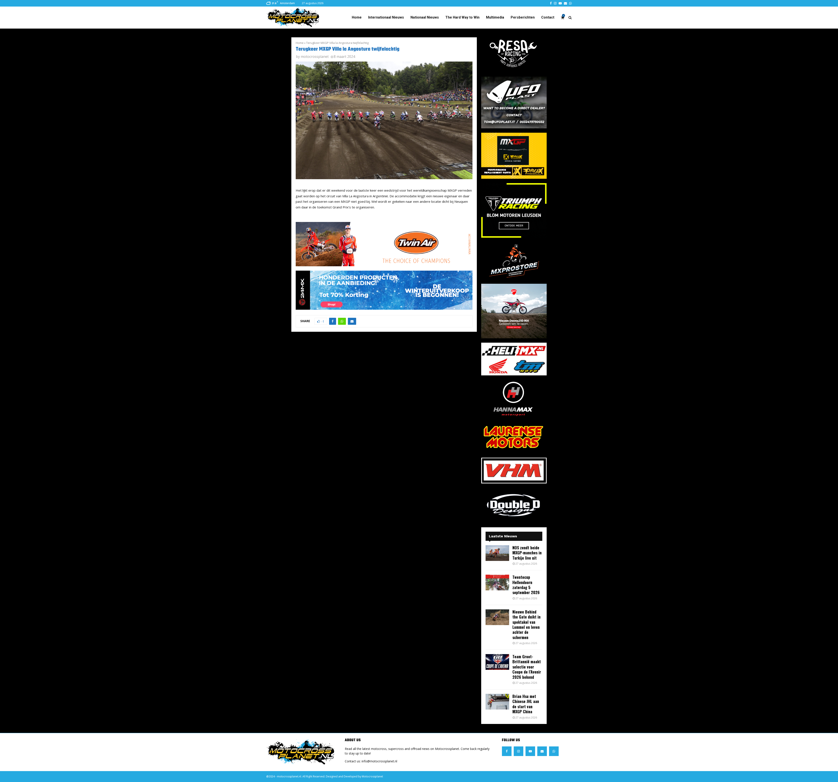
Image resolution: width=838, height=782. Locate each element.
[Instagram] (518, 751)
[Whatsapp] (554, 751)
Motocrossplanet (372, 776)
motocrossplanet (315, 56)
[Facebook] (507, 751)
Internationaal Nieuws (386, 17)
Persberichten (523, 17)
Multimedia (495, 17)
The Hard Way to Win (462, 17)
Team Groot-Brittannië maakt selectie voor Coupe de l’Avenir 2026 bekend (526, 667)
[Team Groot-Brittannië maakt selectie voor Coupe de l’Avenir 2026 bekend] (497, 662)
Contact (547, 17)
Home (357, 17)
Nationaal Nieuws (424, 17)
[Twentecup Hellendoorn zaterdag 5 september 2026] (497, 582)
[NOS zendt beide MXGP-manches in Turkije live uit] (497, 553)
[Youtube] (530, 751)
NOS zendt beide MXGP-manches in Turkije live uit (527, 553)
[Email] (542, 751)
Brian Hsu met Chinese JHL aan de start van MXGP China (525, 703)
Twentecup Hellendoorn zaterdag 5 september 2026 (526, 584)
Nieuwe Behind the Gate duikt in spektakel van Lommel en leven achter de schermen (526, 624)
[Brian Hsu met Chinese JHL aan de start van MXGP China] (497, 702)
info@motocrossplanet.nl (379, 761)
